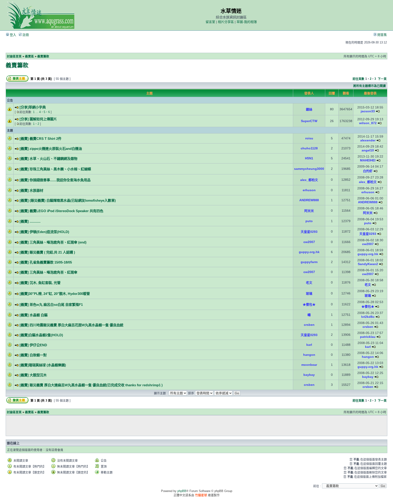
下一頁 (382, 78)
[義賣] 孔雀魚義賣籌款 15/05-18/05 (46, 262)
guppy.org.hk (309, 252)
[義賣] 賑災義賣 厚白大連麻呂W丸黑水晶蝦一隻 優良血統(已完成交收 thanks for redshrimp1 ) (91, 385)
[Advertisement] (196, 425)
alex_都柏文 (309, 180)
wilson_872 (368, 123)
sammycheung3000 (309, 169)
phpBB (181, 491)
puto (309, 221)
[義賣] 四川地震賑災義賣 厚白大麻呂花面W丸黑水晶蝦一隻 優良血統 (71, 325)
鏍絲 (309, 109)
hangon (309, 354)
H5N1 (309, 158)
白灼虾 (368, 171)
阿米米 (309, 211)
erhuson (309, 190)
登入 (12, 35)
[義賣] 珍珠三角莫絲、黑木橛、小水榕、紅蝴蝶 (55, 169)
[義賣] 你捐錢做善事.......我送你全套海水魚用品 (55, 180)
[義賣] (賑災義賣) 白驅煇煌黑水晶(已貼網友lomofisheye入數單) (68, 200)
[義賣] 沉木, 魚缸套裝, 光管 (40, 283)
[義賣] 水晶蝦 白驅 (34, 315)
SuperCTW (309, 121)
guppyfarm (309, 262)
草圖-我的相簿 (247, 22)
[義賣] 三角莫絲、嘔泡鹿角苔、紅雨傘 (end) (53, 242)
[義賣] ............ (30, 221)
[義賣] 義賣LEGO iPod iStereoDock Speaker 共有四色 (61, 211)
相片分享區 (226, 22)
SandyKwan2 (368, 264)
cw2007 (309, 242)
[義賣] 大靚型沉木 (33, 375)
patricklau (367, 337)
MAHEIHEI (367, 160)
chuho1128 (309, 148)
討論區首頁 (14, 56)
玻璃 (309, 293)
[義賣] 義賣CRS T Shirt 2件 (40, 139)
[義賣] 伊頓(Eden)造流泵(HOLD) (44, 232)
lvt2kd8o (368, 317)
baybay (309, 375)
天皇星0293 (309, 231)
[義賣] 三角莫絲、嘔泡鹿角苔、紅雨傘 (48, 272)
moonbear (309, 364)
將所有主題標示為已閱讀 (369, 86)
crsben (309, 324)
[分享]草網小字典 (33, 107)
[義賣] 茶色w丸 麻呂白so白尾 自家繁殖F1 (51, 304)
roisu (309, 138)
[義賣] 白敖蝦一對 (33, 355)
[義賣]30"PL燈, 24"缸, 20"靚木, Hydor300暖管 (55, 294)
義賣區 (29, 56)
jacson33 (368, 111)
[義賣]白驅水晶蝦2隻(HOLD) (41, 335)
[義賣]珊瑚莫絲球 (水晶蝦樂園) (43, 365)
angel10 (368, 150)
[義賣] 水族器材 (31, 190)
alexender (367, 140)
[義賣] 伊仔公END (33, 345)
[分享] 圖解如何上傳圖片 (38, 119)
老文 (309, 282)
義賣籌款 (43, 56)
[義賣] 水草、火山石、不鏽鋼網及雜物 (48, 159)
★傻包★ (309, 304)
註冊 (25, 35)
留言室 (210, 22)
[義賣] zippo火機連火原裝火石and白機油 (51, 149)
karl (309, 344)
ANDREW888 (309, 200)
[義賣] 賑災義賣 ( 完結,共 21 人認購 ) (47, 252)
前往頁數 (358, 78)
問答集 (381, 35)
